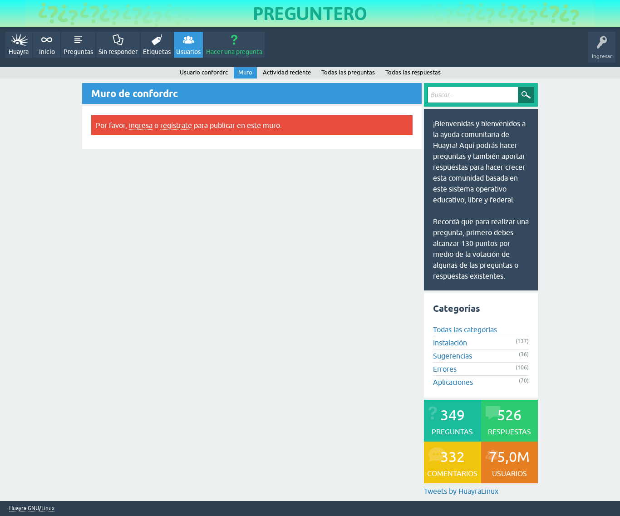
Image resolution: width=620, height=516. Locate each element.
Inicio (47, 51)
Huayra (19, 51)
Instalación (450, 343)
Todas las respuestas (413, 72)
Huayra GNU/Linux (31, 508)
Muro (245, 72)
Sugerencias (452, 356)
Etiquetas (157, 51)
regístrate (176, 125)
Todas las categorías (465, 329)
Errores (445, 369)
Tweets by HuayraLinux (461, 491)
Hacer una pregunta (234, 51)
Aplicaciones (453, 382)
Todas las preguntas (348, 72)
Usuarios (188, 51)
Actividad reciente (287, 72)
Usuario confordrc (204, 72)
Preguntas (78, 51)
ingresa (141, 125)
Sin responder (118, 51)
